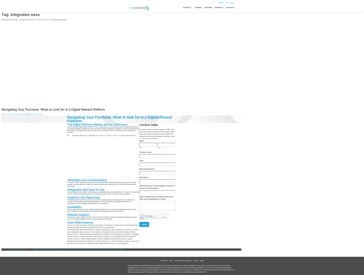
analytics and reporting (41, 249)
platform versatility (110, 249)
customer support (55, 249)
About (195, 261)
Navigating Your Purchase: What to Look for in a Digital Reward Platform (53, 109)
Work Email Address (147, 169)
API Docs (164, 261)
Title (141, 161)
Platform (198, 7)
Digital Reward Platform (19, 249)
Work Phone (144, 177)
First (140, 147)
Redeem (221, 3)
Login (227, 3)
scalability (120, 249)
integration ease (78, 249)
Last (159, 147)
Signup (232, 3)
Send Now (208, 7)
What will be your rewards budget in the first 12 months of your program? (157, 187)
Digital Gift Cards (67, 249)
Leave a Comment (36, 114)
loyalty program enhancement (94, 249)
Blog (9, 249)
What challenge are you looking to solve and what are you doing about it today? (156, 198)
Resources (219, 7)
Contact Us (230, 7)
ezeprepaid (23, 114)
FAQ (170, 261)
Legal (201, 261)
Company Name (145, 152)
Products (186, 7)
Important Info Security (182, 261)
